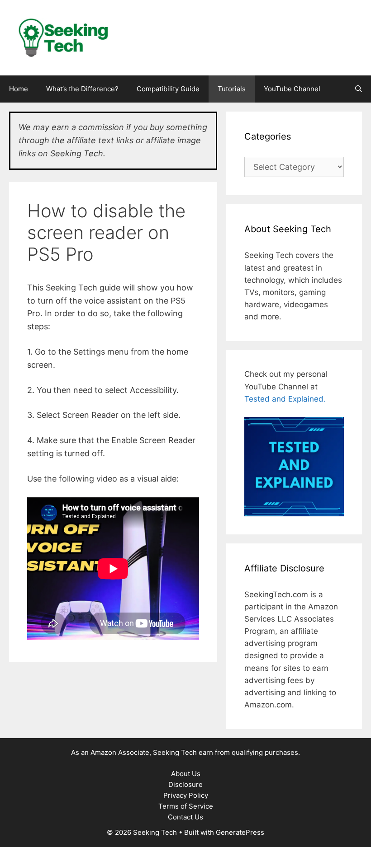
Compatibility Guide (168, 88)
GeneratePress (240, 832)
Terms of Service (185, 806)
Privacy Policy (185, 795)
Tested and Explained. (285, 398)
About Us (185, 773)
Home (18, 88)
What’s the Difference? (82, 88)
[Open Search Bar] (358, 89)
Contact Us (185, 817)
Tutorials (232, 88)
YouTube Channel (292, 88)
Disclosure (185, 784)
